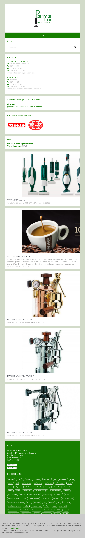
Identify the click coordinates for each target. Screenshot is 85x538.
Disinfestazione (12, 494)
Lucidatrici (56, 498)
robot (66, 510)
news (44, 502)
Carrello (39, 487)
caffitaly (10, 483)
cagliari (70, 483)
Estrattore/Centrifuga (34, 494)
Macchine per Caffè (67, 498)
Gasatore (67, 494)
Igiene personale (34, 498)
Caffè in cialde (38, 483)
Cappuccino (19, 487)
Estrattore (22, 494)
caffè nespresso (60, 483)
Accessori (11, 479)
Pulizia (54, 506)
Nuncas (51, 502)
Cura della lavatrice (55, 490)
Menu (42, 35)
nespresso (37, 502)
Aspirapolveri (36, 479)
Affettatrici (27, 479)
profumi (46, 506)
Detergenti (66, 490)
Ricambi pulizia (36, 510)
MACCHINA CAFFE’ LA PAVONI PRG (21, 320)
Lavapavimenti (46, 498)
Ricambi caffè (63, 506)
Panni (58, 502)
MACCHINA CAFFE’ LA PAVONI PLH (21, 376)
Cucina (18, 490)
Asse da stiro (47, 479)
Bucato (72, 479)
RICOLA (59, 510)
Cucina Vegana (27, 490)
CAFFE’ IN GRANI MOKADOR (18, 256)
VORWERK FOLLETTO (16, 200)
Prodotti (26, 506)
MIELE (29, 502)
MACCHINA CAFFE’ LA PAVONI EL (21, 433)
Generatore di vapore (13, 498)
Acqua (19, 479)
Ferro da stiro (46, 494)
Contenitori (67, 487)
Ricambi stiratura (49, 510)
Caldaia (10, 487)
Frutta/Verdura (58, 494)
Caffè (17, 483)
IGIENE (25, 498)
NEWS (24, 146)
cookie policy (15, 528)
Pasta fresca (67, 502)
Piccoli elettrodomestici (14, 506)
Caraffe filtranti (30, 487)
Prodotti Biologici (36, 506)
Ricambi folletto (24, 510)
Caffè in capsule (26, 483)
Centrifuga (47, 487)
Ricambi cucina (12, 510)
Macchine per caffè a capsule (16, 502)
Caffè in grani (48, 483)
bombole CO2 (63, 479)
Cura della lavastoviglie (41, 490)
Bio (55, 479)
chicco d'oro (57, 487)
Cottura (10, 490)
